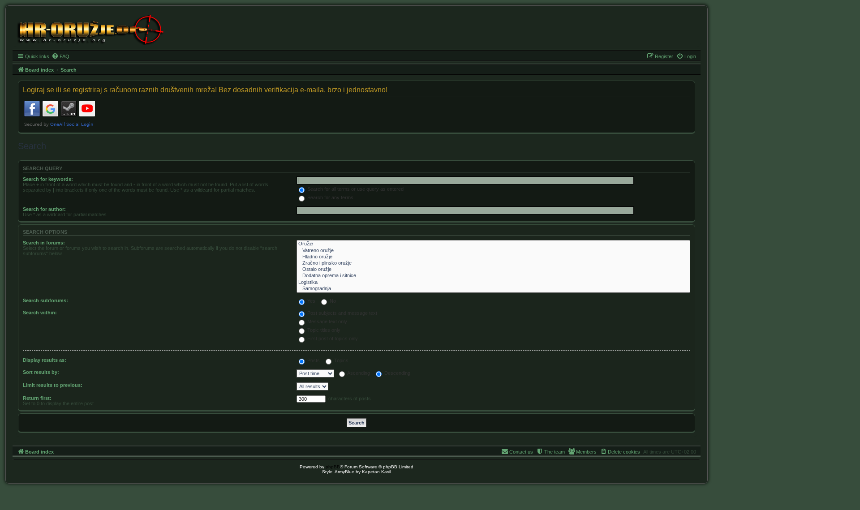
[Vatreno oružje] (493, 251)
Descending (396, 373)
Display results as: (44, 360)
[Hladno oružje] (493, 257)
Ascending (358, 373)
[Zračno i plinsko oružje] (493, 263)
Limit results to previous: (52, 385)
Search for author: (44, 209)
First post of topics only (332, 338)
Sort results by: (41, 372)
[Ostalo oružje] (493, 269)
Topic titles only (323, 330)
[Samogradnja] (493, 289)
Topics (340, 360)
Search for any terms (329, 197)
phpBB (333, 466)
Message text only (326, 321)
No (332, 301)
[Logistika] (493, 282)
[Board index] (90, 29)
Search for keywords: (48, 179)
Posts (313, 360)
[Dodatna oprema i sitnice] (493, 276)
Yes (310, 301)
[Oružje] (493, 244)
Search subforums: (45, 300)
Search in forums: (44, 242)
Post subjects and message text (341, 313)
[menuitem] (60, 56)
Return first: (37, 398)
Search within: (40, 312)
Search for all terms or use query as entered (355, 189)
